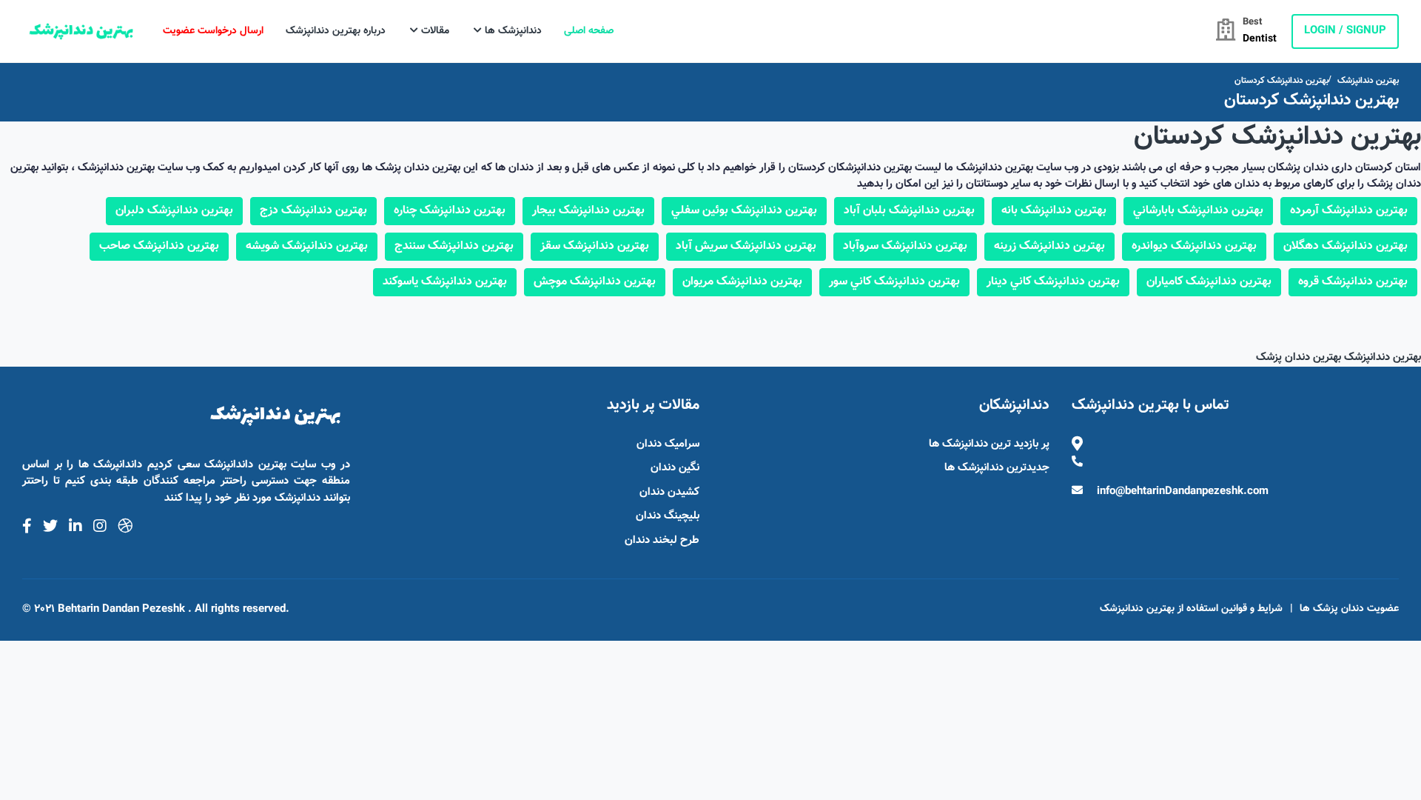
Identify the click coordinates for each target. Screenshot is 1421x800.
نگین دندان (675, 467)
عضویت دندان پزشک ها (1349, 609)
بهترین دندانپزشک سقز (594, 246)
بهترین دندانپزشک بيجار (588, 210)
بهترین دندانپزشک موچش (595, 282)
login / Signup (1345, 30)
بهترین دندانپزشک (1368, 80)
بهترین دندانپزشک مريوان (742, 282)
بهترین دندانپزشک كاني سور (894, 282)
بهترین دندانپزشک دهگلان (1345, 246)
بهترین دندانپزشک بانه (1053, 210)
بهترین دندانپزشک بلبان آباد (909, 210)
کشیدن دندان (669, 492)
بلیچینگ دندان (667, 515)
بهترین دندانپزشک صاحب (159, 246)
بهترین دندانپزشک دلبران (174, 210)
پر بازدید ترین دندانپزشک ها (989, 444)
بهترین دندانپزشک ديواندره (1194, 246)
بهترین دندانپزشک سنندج (454, 246)
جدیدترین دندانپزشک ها (996, 467)
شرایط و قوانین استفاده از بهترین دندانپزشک (1191, 609)
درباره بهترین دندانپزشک (336, 31)
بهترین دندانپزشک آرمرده (1349, 210)
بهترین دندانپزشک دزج (313, 210)
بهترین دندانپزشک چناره (449, 210)
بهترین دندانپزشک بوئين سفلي (744, 210)
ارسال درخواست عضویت (213, 31)
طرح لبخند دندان (662, 540)
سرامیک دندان (667, 444)
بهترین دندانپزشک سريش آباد (746, 246)
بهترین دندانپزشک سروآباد (905, 246)
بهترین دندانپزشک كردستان (1281, 80)
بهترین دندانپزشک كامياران (1208, 282)
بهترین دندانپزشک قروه (1353, 282)
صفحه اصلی (589, 31)
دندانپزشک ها (512, 31)
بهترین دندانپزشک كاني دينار (1053, 282)
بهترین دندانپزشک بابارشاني (1198, 210)
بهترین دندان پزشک (1298, 357)
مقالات (433, 31)
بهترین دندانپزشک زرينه (1049, 246)
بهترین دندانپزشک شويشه (307, 246)
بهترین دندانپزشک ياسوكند (445, 282)
